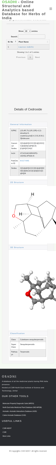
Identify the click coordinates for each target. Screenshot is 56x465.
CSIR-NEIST (7, 428)
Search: (14, 37)
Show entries (28, 31)
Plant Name (24, 42)
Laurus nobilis (26, 47)
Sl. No (10, 42)
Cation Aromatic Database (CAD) (14, 415)
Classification (17, 333)
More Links (6, 436)
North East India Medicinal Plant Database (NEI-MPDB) (22, 407)
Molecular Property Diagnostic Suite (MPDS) (18, 403)
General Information (21, 124)
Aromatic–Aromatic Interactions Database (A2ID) (20, 411)
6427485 (24, 161)
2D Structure (17, 182)
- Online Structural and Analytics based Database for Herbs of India (24, 10)
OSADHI (9, 376)
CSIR (4, 432)
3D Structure (17, 247)
